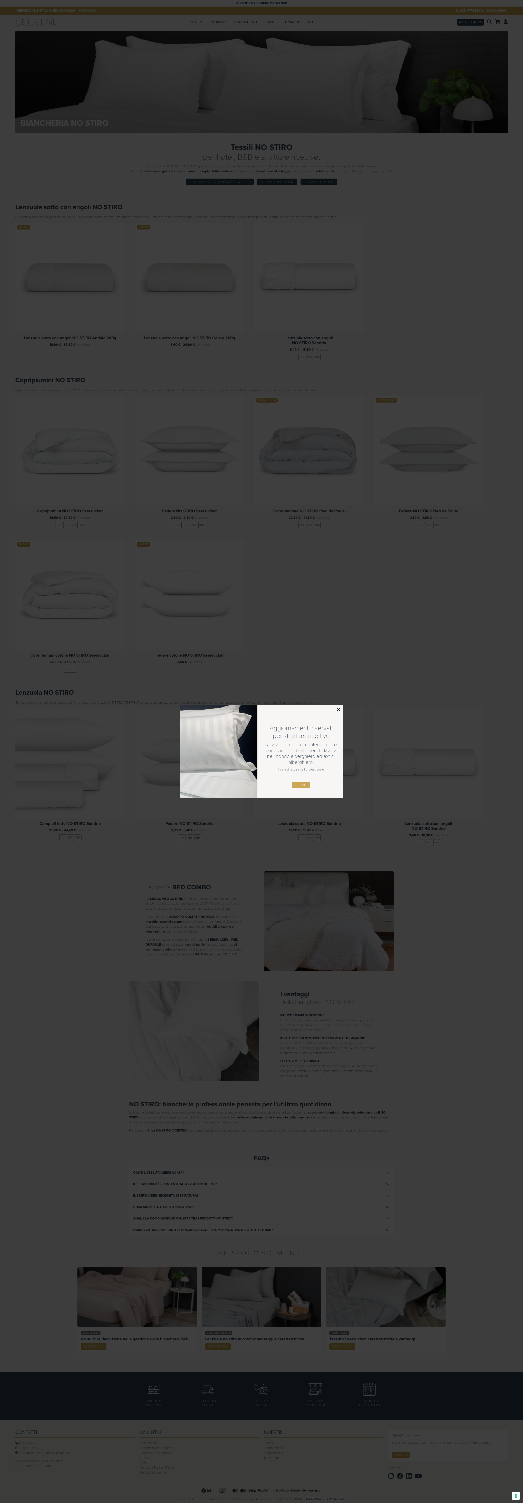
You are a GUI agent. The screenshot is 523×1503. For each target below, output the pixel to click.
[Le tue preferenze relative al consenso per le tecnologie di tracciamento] (516, 1496)
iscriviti (301, 785)
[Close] (338, 709)
